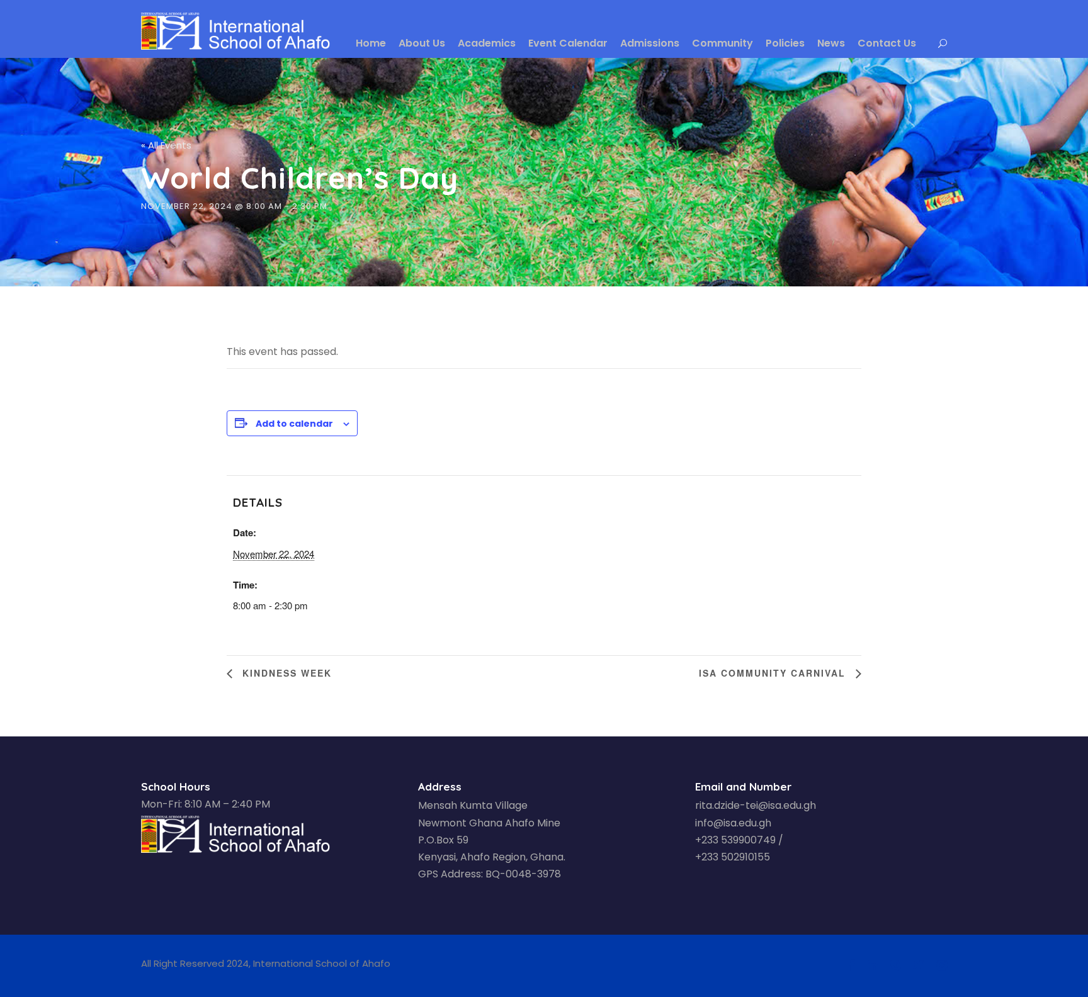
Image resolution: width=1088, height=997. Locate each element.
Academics (487, 43)
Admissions (649, 43)
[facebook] (851, 965)
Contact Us (887, 43)
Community (722, 43)
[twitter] (918, 965)
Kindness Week (285, 673)
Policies (785, 43)
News (831, 43)
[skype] (895, 965)
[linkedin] (873, 965)
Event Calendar (568, 43)
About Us (422, 43)
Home (371, 43)
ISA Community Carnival (774, 673)
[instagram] (942, 965)
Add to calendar (294, 423)
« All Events (166, 145)
